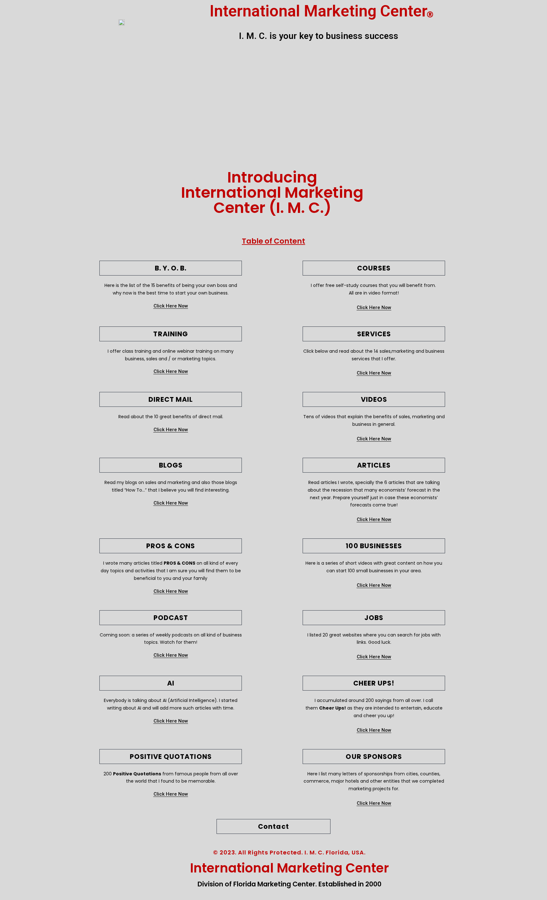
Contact (273, 826)
